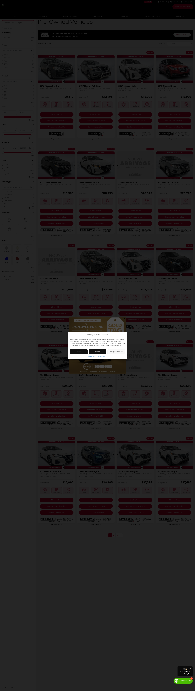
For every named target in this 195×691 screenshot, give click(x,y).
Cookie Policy (92, 356)
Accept (79, 352)
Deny (97, 352)
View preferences (116, 352)
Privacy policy (102, 356)
